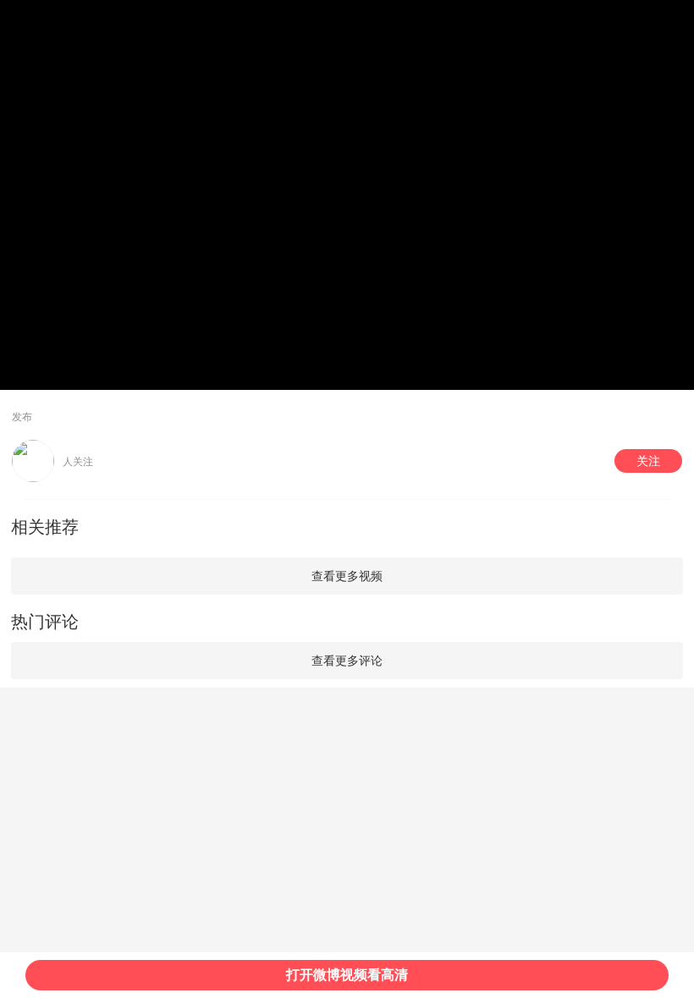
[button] (648, 461)
